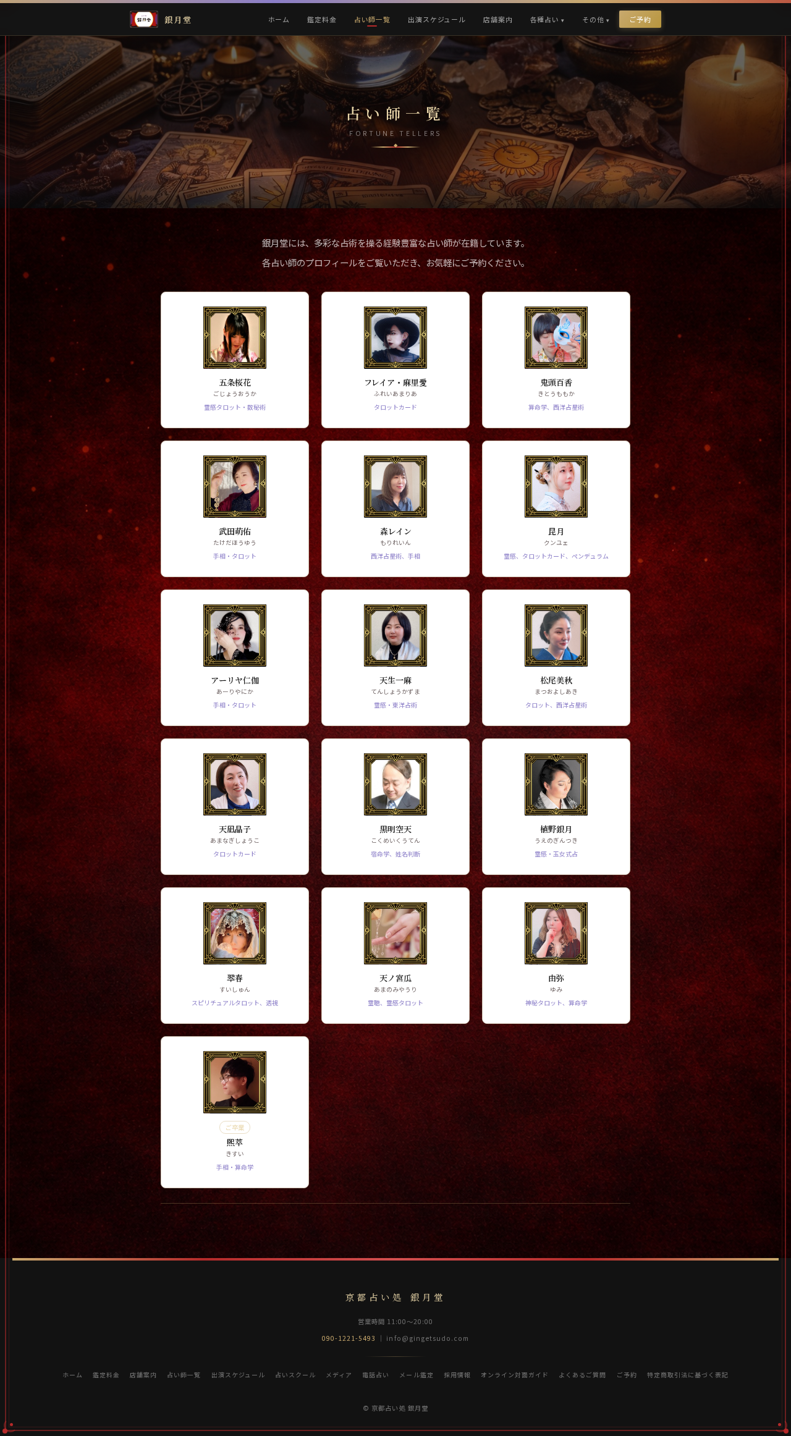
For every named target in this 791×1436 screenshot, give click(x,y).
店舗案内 (497, 19)
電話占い (375, 1374)
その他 (593, 19)
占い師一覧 (372, 19)
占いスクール (295, 1374)
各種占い (544, 19)
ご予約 (640, 19)
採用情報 (457, 1374)
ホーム (279, 19)
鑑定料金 (321, 19)
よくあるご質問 (582, 1374)
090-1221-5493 (349, 1338)
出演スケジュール (437, 19)
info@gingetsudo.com (427, 1338)
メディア (339, 1374)
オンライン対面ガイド (515, 1374)
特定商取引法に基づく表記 (688, 1374)
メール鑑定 (416, 1374)
